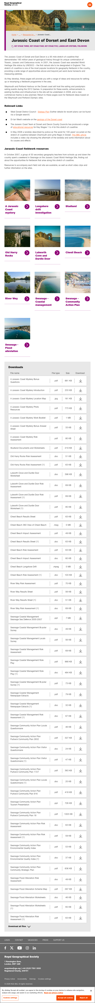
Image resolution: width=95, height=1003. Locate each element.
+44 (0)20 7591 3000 (31, 968)
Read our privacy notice (53, 993)
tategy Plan (44, 111)
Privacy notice (9, 979)
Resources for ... (29, 35)
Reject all (84, 998)
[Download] (80, 380)
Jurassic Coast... (44, 35)
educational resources (23, 127)
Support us (58, 940)
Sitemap (32, 979)
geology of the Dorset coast (49, 119)
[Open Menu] (89, 4)
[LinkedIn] (34, 947)
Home (14, 35)
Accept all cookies (65, 998)
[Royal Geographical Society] (21, 4)
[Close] (91, 990)
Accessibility (22, 979)
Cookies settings (10, 998)
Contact (19, 940)
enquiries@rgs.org (12, 968)
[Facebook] (5, 947)
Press (45, 940)
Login (7, 940)
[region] (47, 995)
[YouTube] (19, 947)
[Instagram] (27, 947)
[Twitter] (11, 947)
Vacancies (32, 940)
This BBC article (79, 135)
